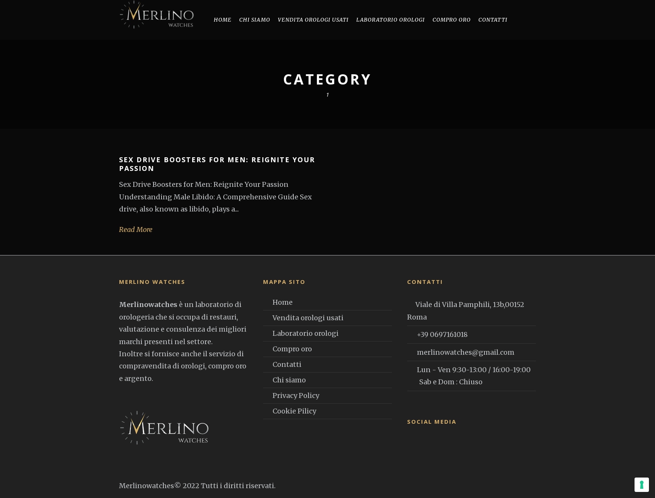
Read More (135, 229)
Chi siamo (254, 19)
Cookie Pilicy (294, 411)
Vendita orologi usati (308, 317)
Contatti (493, 19)
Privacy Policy (296, 395)
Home (223, 19)
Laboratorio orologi (390, 19)
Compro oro (451, 19)
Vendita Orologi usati (313, 19)
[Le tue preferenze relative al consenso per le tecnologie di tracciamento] (642, 485)
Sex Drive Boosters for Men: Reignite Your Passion (217, 164)
